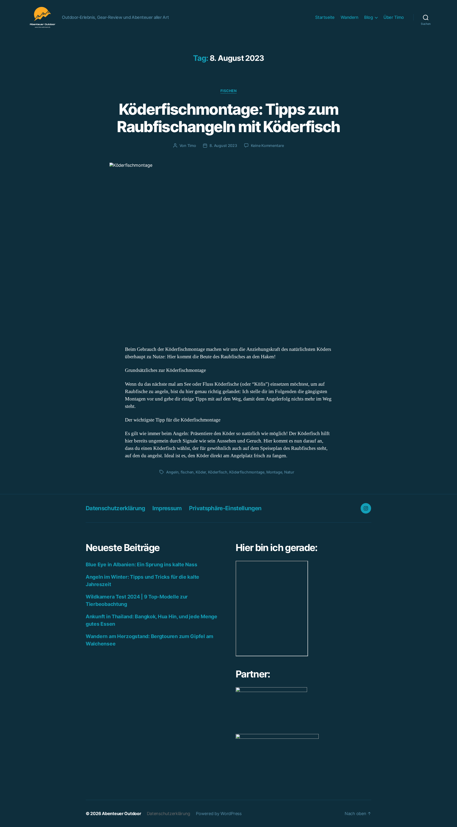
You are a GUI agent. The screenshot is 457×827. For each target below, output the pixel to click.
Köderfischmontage (246, 472)
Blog (368, 17)
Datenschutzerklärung (115, 508)
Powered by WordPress (219, 813)
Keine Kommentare (267, 145)
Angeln (172, 472)
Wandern (349, 17)
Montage (274, 472)
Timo (191, 145)
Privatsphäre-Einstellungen (225, 508)
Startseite (325, 17)
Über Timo (393, 17)
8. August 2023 (223, 145)
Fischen (228, 91)
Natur (289, 472)
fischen (187, 472)
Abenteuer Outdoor (121, 813)
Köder (201, 472)
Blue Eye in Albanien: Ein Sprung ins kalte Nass (141, 564)
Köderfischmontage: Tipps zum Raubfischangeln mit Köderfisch (228, 118)
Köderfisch (217, 472)
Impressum (167, 508)
